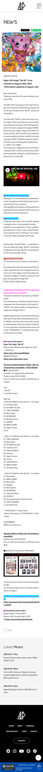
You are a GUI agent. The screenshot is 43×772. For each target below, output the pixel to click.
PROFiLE (34, 731)
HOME (11, 726)
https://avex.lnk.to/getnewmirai (19, 619)
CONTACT (21, 741)
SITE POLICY (31, 765)
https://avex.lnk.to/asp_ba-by (16, 359)
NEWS (20, 726)
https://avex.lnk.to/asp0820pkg (16, 353)
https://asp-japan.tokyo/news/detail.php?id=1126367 (21, 603)
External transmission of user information (24, 768)
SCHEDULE (30, 726)
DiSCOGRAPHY (12, 731)
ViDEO (24, 731)
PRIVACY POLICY (23, 765)
